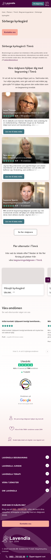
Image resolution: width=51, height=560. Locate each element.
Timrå (16, 12)
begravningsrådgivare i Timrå (28, 260)
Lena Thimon (9, 110)
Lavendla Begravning (14, 457)
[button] (23, 332)
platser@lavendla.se (11, 60)
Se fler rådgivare (25, 232)
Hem (3, 12)
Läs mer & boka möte (13, 131)
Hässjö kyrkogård (14, 288)
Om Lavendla (9, 490)
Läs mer (8, 292)
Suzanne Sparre (10, 200)
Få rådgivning (38, 4)
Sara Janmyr (8, 155)
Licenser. (5, 551)
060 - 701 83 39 (17, 556)
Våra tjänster (10, 482)
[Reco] (25, 384)
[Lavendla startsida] (9, 4)
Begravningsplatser (26, 12)
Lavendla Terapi (11, 474)
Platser (9, 12)
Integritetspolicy (41, 549)
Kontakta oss (10, 32)
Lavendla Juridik (12, 466)
